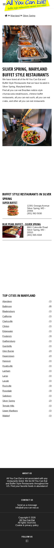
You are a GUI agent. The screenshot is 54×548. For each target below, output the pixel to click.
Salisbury (7, 396)
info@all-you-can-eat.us (27, 507)
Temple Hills (8, 405)
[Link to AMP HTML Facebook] (27, 541)
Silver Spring (29, 15)
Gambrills (7, 346)
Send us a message (27, 505)
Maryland (15, 15)
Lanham (6, 371)
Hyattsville (7, 366)
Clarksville (7, 321)
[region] (27, 168)
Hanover (6, 361)
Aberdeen (7, 301)
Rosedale (7, 391)
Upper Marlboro (10, 410)
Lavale (5, 381)
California (7, 316)
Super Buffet (9, 202)
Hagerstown (8, 356)
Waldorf (6, 415)
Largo (5, 376)
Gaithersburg (8, 341)
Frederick (7, 336)
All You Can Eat (27, 520)
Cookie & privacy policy (27, 525)
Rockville (6, 386)
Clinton (5, 326)
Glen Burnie (8, 351)
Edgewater (7, 331)
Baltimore (7, 306)
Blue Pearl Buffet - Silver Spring (21, 224)
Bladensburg (8, 311)
